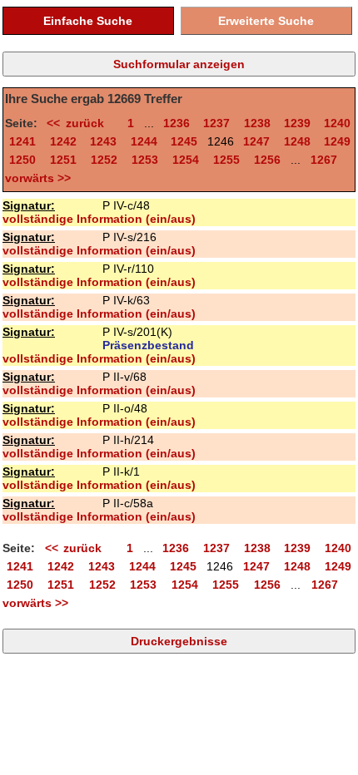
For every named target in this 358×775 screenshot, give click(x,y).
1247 (256, 141)
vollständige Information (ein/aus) (99, 218)
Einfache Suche (87, 20)
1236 (176, 123)
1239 (297, 123)
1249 (337, 141)
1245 (184, 141)
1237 (216, 123)
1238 (257, 123)
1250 (22, 159)
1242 (63, 141)
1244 (144, 141)
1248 (297, 141)
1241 (22, 141)
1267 (324, 159)
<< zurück (80, 123)
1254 (185, 159)
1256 (267, 159)
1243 (103, 141)
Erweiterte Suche (266, 20)
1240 (337, 123)
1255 (226, 159)
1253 (145, 159)
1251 (63, 159)
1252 (104, 159)
